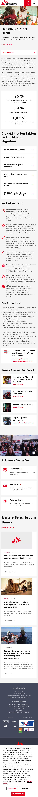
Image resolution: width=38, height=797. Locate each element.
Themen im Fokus (7, 44)
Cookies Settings (12, 788)
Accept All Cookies (18, 793)
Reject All (24, 788)
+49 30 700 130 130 (19, 693)
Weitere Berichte (6, 527)
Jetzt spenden (28, 4)
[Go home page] (9, 2)
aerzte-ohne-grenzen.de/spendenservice (19, 697)
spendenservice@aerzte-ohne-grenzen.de (19, 695)
